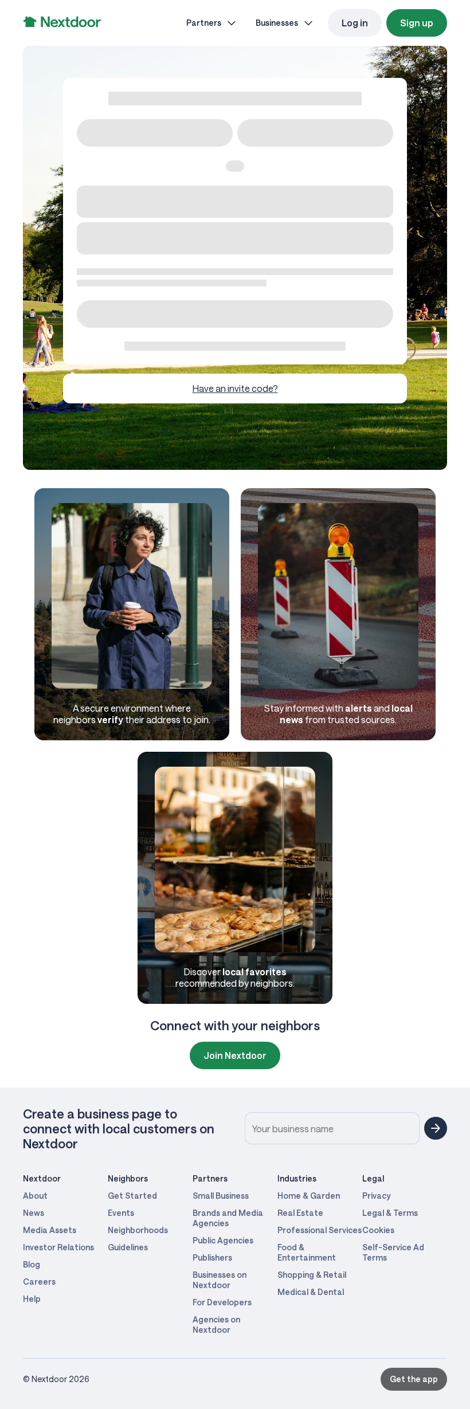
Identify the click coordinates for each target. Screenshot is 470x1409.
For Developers (222, 1302)
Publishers (212, 1257)
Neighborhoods (138, 1230)
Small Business (221, 1195)
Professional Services (319, 1230)
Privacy (376, 1195)
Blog (31, 1264)
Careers (39, 1281)
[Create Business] (435, 1128)
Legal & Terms (390, 1213)
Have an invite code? (235, 388)
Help (32, 1299)
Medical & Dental (310, 1292)
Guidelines (128, 1247)
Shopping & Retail (311, 1275)
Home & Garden (308, 1195)
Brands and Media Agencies (228, 1218)
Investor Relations (58, 1247)
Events (121, 1213)
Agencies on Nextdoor (216, 1324)
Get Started (132, 1195)
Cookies (378, 1230)
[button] (414, 1379)
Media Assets (49, 1230)
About (35, 1195)
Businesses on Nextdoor (219, 1280)
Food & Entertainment (306, 1252)
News (33, 1213)
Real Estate (300, 1213)
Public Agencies (223, 1240)
